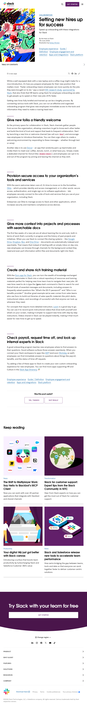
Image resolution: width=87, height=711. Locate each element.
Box (23, 242)
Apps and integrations (59, 54)
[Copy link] (79, 74)
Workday (63, 353)
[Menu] (82, 4)
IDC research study (53, 90)
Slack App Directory (28, 369)
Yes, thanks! (34, 400)
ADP (47, 353)
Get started (72, 4)
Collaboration (45, 15)
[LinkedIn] (76, 74)
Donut (29, 148)
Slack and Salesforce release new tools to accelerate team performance (62, 556)
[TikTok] (55, 643)
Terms (42, 692)
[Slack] (9, 4)
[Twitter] (69, 74)
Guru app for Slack (23, 275)
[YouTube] (50, 643)
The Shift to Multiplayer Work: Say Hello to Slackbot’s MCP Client (21, 485)
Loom (55, 306)
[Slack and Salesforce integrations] (63, 526)
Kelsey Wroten (54, 43)
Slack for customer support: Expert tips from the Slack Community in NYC (61, 485)
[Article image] (23, 456)
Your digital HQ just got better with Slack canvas (21, 554)
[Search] (62, 4)
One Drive (34, 242)
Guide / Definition (36, 379)
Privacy (35, 692)
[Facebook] (72, 74)
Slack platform (76, 54)
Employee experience (48, 48)
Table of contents (10, 65)
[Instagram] (37, 643)
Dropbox (16, 242)
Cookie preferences (53, 692)
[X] (46, 643)
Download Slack (22, 692)
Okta (9, 188)
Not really (53, 400)
